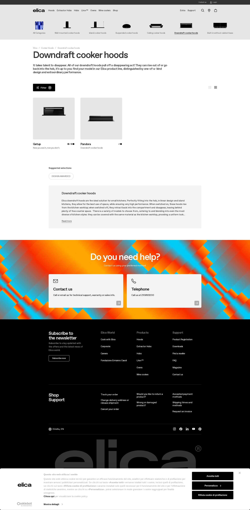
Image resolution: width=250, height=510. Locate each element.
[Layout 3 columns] (209, 87)
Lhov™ (140, 360)
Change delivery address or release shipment (115, 401)
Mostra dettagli (51, 504)
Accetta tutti (213, 476)
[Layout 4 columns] (215, 87)
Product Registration (182, 339)
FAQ (174, 360)
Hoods (140, 339)
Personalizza (211, 485)
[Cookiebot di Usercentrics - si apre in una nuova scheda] (24, 504)
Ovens (139, 367)
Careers (104, 353)
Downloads (177, 346)
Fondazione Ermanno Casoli (114, 360)
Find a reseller (178, 353)
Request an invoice (182, 411)
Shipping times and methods (182, 404)
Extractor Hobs (144, 346)
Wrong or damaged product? (147, 404)
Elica (35, 48)
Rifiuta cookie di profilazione (212, 495)
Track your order (109, 394)
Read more (67, 221)
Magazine (177, 367)
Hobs (139, 353)
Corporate (105, 346)
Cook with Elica (108, 339)
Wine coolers (142, 374)
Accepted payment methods (182, 395)
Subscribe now (59, 358)
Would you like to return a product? (150, 395)
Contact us (177, 374)
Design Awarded (61, 176)
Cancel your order (110, 409)
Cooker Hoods (47, 48)
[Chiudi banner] (240, 473)
